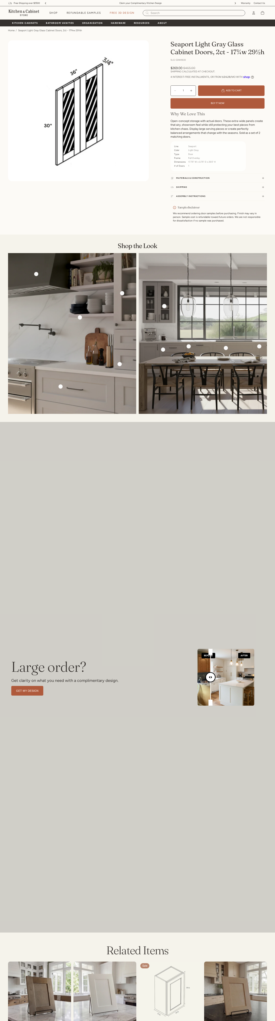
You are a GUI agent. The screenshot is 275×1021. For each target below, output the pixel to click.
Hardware (118, 23)
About (162, 23)
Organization (92, 23)
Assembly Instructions (191, 196)
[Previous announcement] (45, 3)
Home (11, 30)
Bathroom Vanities (60, 23)
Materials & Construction (193, 178)
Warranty (245, 3)
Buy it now (217, 103)
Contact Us (259, 3)
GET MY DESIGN (27, 690)
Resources (142, 23)
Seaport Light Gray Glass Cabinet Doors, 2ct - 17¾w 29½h (50, 30)
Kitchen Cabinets (25, 23)
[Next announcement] (235, 3)
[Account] (253, 12)
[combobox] (188, 13)
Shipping (181, 187)
